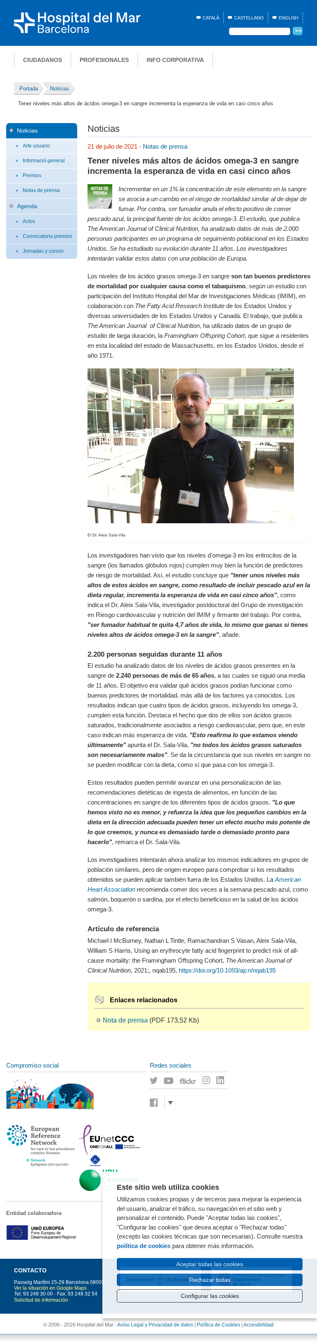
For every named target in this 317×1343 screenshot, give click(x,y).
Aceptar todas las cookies (209, 1264)
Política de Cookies (218, 1325)
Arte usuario (36, 146)
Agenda (27, 206)
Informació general (44, 161)
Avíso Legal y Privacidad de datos (155, 1325)
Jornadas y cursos (43, 251)
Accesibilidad (259, 1325)
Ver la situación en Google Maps (50, 1288)
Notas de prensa (41, 190)
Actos (29, 221)
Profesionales (104, 60)
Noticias (27, 130)
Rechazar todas (209, 1280)
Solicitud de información (41, 1300)
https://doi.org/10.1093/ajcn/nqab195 (227, 970)
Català (211, 17)
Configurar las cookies (210, 1296)
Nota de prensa (125, 1020)
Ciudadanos (42, 60)
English (288, 17)
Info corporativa (175, 60)
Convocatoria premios (47, 236)
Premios (32, 175)
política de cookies (143, 1245)
